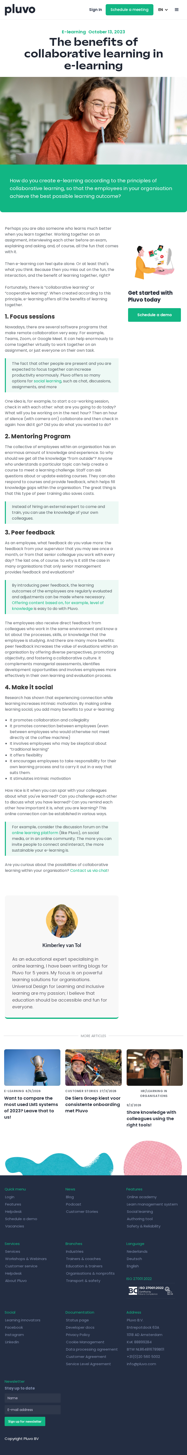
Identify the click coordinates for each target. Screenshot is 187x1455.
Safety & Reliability (143, 1226)
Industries (75, 1251)
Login (9, 1196)
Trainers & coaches (83, 1258)
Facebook (14, 1327)
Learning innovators (22, 1320)
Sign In (95, 9)
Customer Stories (82, 1211)
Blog (70, 1196)
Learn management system (152, 1204)
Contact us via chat (89, 870)
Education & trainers (84, 1266)
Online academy (142, 1196)
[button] (162, 10)
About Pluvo (16, 1280)
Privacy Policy (78, 1334)
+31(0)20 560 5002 (143, 1356)
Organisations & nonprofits (90, 1273)
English (133, 1266)
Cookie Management (85, 1341)
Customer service (21, 1266)
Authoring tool (140, 1218)
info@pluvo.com (141, 1363)
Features (13, 1204)
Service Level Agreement (88, 1363)
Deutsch (134, 1258)
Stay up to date (20, 1388)
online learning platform (35, 833)
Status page (77, 1320)
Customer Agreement (86, 1356)
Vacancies (14, 1226)
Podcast (73, 1204)
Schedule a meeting (130, 9)
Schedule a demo (154, 315)
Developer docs (80, 1327)
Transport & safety (83, 1280)
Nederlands (137, 1251)
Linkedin (12, 1341)
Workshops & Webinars (26, 1258)
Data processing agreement (92, 1349)
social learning (47, 381)
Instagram (14, 1334)
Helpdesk (13, 1211)
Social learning (140, 1211)
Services (12, 1251)
